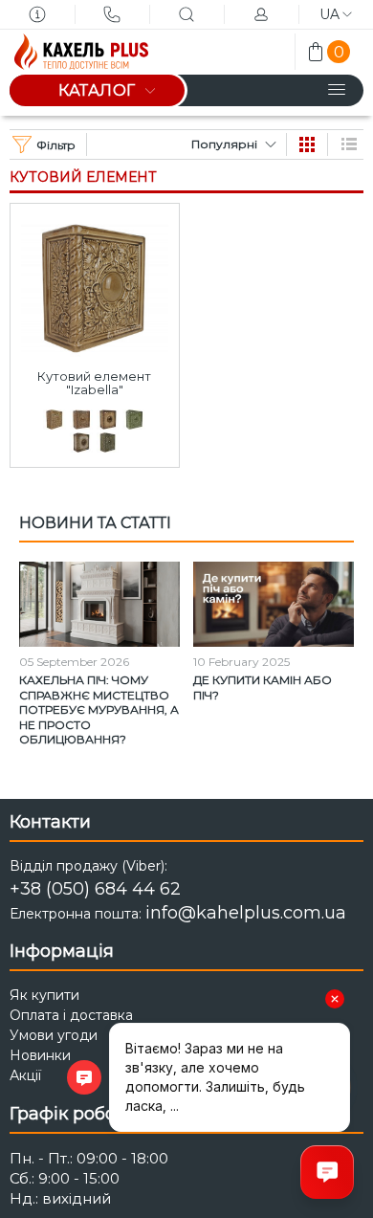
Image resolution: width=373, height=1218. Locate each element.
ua (329, 14)
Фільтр (56, 145)
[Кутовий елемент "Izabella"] (95, 283)
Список (349, 144)
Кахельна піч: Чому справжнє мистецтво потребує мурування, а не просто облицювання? (99, 709)
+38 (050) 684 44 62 (95, 888)
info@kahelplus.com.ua (245, 912)
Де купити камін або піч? (262, 687)
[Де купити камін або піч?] (273, 604)
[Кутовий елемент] (54, 420)
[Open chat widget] (327, 1172)
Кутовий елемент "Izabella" (94, 383)
